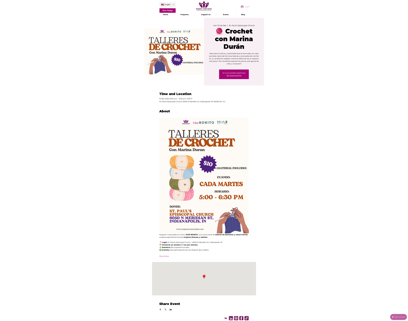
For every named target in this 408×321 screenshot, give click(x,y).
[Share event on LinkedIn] (171, 309)
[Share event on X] (165, 309)
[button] (184, 14)
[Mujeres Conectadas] (226, 318)
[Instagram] (236, 318)
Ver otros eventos (234, 76)
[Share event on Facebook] (160, 309)
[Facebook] (241, 318)
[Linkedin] (231, 318)
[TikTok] (246, 318)
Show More (164, 256)
